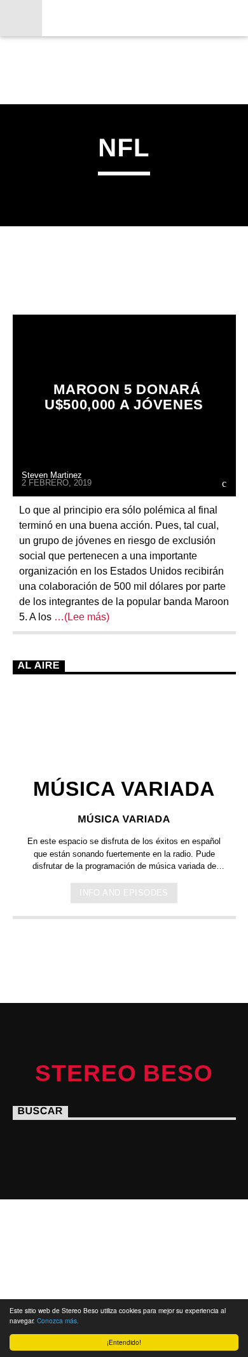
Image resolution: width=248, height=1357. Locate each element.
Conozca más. (58, 1320)
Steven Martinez (52, 475)
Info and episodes (124, 892)
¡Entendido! (124, 1342)
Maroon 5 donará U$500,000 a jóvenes (124, 397)
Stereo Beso (124, 17)
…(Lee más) (80, 616)
